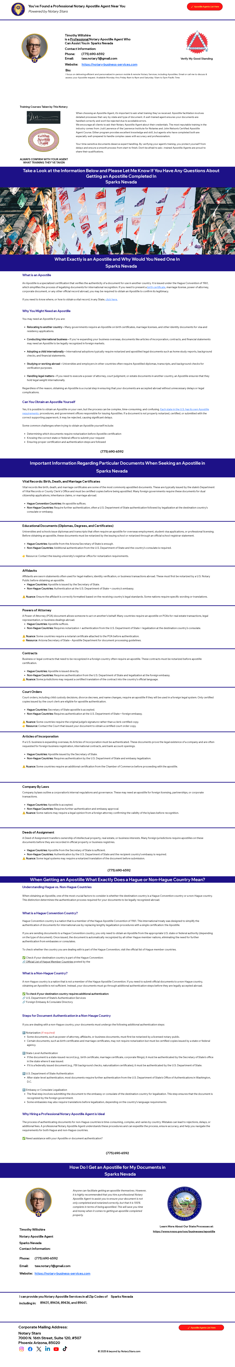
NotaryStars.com (130, 1351)
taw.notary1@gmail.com (99, 58)
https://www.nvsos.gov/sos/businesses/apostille (184, 1231)
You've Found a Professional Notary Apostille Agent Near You (76, 6)
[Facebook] (30, 1349)
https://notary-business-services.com (109, 64)
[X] (39, 1349)
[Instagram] (21, 1349)
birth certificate (156, 287)
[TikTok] (65, 1349)
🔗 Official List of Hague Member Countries (47, 961)
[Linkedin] (48, 1349)
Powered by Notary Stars (48, 11)
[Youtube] (56, 1349)
